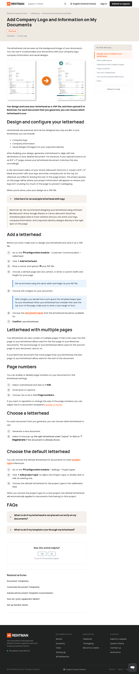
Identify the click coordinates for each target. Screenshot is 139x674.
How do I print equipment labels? (23, 599)
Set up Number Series (17, 605)
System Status (117, 643)
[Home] (15, 4)
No (52, 554)
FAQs (99, 81)
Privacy (112, 669)
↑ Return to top (113, 89)
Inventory (60, 643)
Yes (42, 554)
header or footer (53, 404)
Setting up (35, 13)
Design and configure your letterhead (109, 55)
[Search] (65, 4)
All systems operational (19, 650)
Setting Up (61, 652)
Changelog (88, 643)
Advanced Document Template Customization (30, 593)
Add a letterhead (104, 60)
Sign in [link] (103, 3)
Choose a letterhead (106, 72)
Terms (120, 669)
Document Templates (18, 581)
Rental (59, 639)
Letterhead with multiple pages (110, 64)
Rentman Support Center (18, 13)
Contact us (115, 647)
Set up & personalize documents (56, 13)
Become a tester (91, 647)
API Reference (62, 656)
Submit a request (121, 3)
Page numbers (103, 68)
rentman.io (115, 652)
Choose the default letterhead (110, 76)
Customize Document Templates (23, 587)
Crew (58, 647)
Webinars (87, 639)
